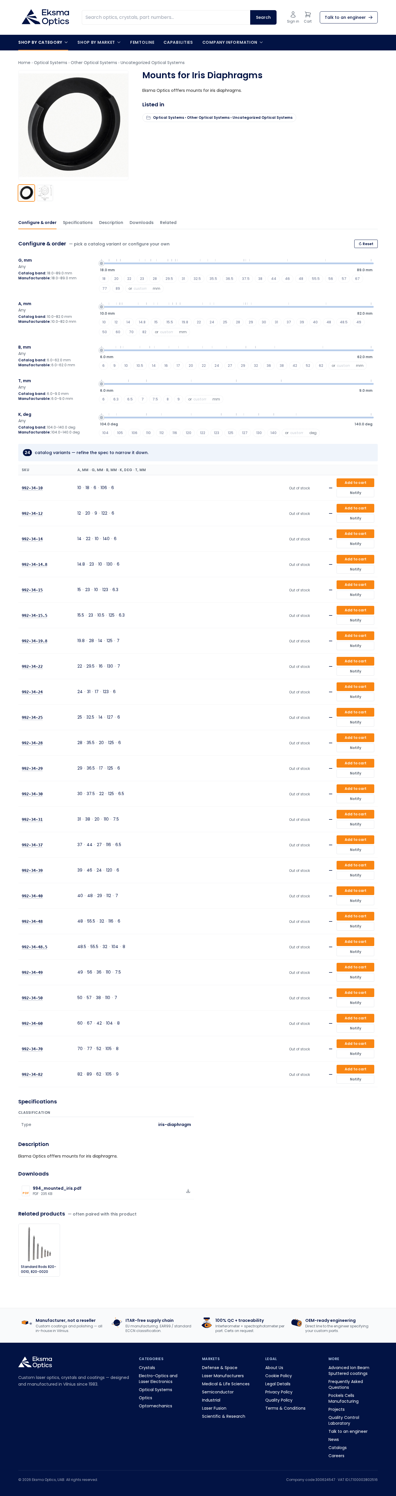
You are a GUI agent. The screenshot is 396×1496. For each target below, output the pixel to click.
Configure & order (37, 222)
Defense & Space (219, 1368)
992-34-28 (32, 743)
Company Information (229, 42)
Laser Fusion (214, 1408)
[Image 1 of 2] (26, 193)
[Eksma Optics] (45, 17)
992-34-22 (32, 666)
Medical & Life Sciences (226, 1384)
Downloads (142, 222)
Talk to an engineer (348, 1431)
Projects (336, 1409)
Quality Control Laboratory (343, 1420)
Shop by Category (40, 42)
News (333, 1439)
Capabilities (178, 42)
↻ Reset (366, 243)
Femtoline (142, 42)
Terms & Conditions (285, 1408)
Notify (355, 492)
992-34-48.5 (34, 947)
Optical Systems (50, 62)
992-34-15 (32, 590)
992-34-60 (32, 1023)
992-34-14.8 (34, 564)
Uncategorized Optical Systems (153, 62)
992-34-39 (32, 870)
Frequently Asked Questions (345, 1384)
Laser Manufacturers (223, 1376)
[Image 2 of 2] (45, 193)
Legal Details (277, 1384)
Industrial (211, 1400)
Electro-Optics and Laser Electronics (158, 1378)
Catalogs (337, 1448)
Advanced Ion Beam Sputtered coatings (348, 1370)
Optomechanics (155, 1406)
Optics (145, 1398)
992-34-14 (32, 539)
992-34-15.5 (34, 615)
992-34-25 (32, 717)
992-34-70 (32, 1049)
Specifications (78, 222)
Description (111, 222)
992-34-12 (32, 513)
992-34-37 (32, 845)
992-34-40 (32, 896)
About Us (274, 1368)
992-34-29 (32, 768)
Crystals (147, 1368)
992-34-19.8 (34, 641)
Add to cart (355, 482)
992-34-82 (32, 1074)
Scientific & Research (223, 1416)
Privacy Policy (279, 1392)
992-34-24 (32, 692)
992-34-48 (32, 921)
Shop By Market (96, 42)
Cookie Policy (278, 1376)
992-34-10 (32, 488)
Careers (336, 1456)
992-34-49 (32, 972)
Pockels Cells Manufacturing (343, 1398)
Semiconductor (218, 1392)
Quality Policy (279, 1400)
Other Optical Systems (94, 62)
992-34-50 (32, 998)
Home (24, 62)
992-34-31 (32, 819)
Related (168, 222)
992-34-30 (32, 794)
